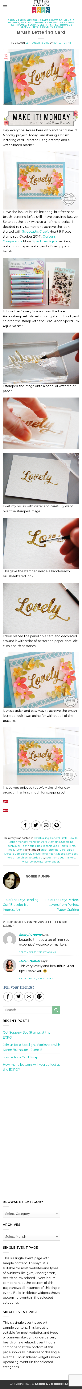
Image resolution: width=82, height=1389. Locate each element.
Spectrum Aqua (44, 241)
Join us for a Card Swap (20, 1057)
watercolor (29, 861)
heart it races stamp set (63, 853)
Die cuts (35, 853)
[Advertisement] (31, 1102)
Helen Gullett (29, 961)
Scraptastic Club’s (35, 231)
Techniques (36, 24)
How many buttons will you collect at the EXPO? (31, 1067)
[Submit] (56, 1010)
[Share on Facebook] (25, 825)
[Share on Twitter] (36, 825)
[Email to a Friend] (46, 825)
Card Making (17, 20)
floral (45, 853)
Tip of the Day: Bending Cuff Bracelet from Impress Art (21, 905)
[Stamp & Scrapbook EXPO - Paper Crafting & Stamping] (41, 6)
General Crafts (38, 20)
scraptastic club (34, 857)
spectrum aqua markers (60, 857)
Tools (44, 27)
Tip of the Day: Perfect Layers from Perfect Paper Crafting (62, 905)
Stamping (52, 22)
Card (63, 849)
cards (70, 849)
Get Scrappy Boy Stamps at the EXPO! (27, 1035)
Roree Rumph (62, 43)
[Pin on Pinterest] (56, 825)
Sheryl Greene (30, 935)
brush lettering (49, 849)
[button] (5, 6)
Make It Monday (18, 841)
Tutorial (56, 27)
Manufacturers (32, 22)
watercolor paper (48, 861)
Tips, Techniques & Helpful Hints (56, 845)
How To (56, 20)
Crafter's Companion (16, 853)
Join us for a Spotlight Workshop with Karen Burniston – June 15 (31, 1047)
